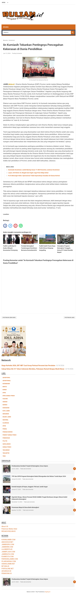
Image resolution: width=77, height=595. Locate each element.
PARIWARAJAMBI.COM (10, 559)
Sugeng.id (47, 591)
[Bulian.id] (23, 14)
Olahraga (6, 423)
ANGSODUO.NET (7, 542)
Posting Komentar (17, 53)
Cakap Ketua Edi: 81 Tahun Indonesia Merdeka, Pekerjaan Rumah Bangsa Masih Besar (33, 369)
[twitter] (10, 226)
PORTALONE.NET (8, 569)
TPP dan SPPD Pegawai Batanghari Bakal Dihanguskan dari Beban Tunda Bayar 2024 (39, 476)
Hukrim (5, 401)
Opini (4, 426)
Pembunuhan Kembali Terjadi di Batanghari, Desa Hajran (30, 466)
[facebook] (5, 226)
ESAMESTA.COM (8, 556)
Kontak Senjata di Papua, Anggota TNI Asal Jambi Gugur (30, 486)
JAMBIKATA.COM (8, 554)
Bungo (5, 389)
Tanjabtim (6, 453)
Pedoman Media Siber (9, 529)
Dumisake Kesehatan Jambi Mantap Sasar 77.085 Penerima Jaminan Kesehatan (34, 170)
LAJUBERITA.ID (7, 549)
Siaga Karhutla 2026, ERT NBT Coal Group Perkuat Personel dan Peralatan (28, 365)
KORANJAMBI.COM (8, 540)
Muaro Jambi (7, 417)
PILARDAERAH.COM (9, 561)
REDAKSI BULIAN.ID (9, 531)
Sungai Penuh (7, 447)
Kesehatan (6, 408)
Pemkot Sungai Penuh (9, 435)
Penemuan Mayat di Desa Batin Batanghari (25, 507)
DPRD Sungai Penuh (9, 395)
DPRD (4, 392)
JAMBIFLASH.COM (8, 552)
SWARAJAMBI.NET (8, 564)
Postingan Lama (69, 317)
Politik (5, 441)
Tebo (4, 456)
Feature (5, 398)
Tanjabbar (6, 450)
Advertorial (7, 380)
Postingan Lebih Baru (9, 317)
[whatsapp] (21, 226)
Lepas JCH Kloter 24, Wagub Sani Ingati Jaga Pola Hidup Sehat (28, 173)
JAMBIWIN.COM (7, 547)
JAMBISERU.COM (8, 544)
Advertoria (6, 377)
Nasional (5, 420)
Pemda (5, 429)
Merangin (6, 414)
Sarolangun (6, 444)
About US (5, 526)
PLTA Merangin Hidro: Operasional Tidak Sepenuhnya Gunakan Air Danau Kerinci (34, 175)
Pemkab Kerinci (8, 432)
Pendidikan (6, 438)
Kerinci (5, 404)
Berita (5, 386)
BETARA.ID (5, 566)
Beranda (6, 27)
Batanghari (6, 383)
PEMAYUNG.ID (7, 573)
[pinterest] (16, 226)
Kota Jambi (6, 411)
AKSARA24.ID (6, 571)
